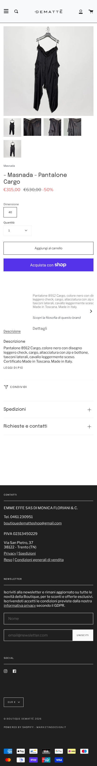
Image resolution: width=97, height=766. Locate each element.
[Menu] (6, 11)
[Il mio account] (81, 11)
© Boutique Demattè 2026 (22, 718)
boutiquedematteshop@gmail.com (33, 523)
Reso (8, 559)
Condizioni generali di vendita (39, 559)
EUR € (12, 702)
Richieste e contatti (25, 426)
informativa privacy (20, 605)
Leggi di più (13, 368)
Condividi (18, 387)
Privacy (10, 553)
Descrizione (12, 331)
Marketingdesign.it (51, 727)
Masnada (9, 165)
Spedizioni (15, 409)
